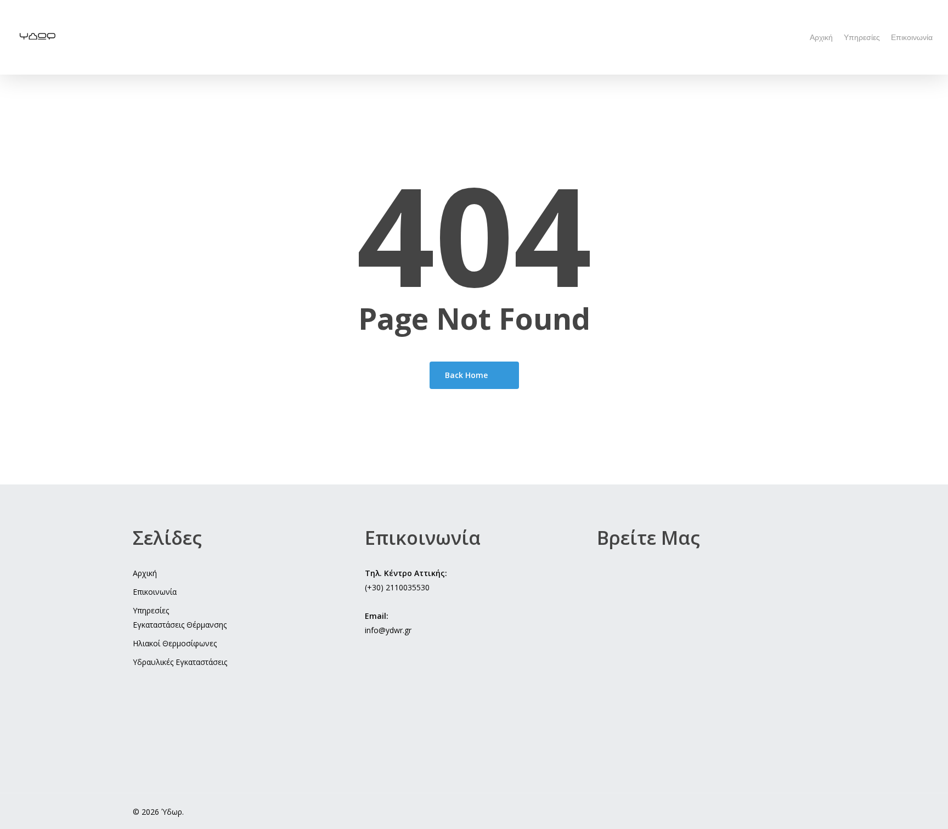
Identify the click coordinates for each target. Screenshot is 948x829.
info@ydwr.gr (388, 630)
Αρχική (145, 573)
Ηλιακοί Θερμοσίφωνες (175, 643)
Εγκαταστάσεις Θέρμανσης (180, 624)
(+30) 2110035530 (397, 587)
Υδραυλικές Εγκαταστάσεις (180, 662)
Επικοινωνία (155, 591)
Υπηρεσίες (151, 610)
